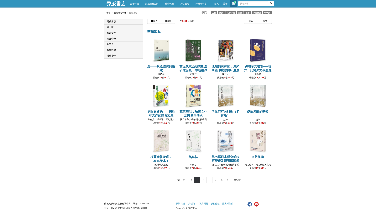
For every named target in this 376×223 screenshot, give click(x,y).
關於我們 (180, 203)
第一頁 (181, 180)
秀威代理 (169, 4)
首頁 (108, 13)
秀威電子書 (201, 4)
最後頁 (238, 180)
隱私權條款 (227, 203)
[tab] (123, 22)
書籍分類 (134, 4)
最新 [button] (251, 21)
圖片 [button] (155, 21)
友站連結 (185, 4)
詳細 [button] (169, 21)
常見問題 (203, 203)
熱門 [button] (265, 21)
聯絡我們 (192, 203)
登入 (216, 4)
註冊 (225, 4)
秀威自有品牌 (152, 4)
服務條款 (215, 203)
